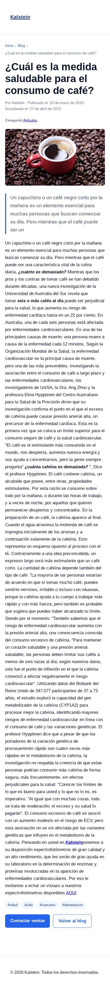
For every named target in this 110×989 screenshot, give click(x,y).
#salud (12, 905)
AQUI (71, 892)
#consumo (47, 905)
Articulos (30, 120)
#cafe (29, 905)
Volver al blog (72, 920)
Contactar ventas (27, 920)
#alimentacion (72, 905)
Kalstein (20, 17)
